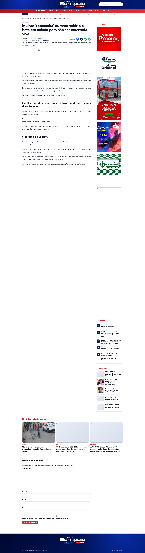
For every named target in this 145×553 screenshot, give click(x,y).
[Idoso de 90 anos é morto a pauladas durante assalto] (100, 398)
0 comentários (46, 40)
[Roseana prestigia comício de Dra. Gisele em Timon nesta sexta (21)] (100, 390)
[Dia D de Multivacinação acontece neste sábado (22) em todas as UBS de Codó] (100, 407)
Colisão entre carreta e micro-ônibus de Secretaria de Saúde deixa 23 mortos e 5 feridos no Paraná (110, 334)
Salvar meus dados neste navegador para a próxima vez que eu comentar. (45, 518)
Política (64, 10)
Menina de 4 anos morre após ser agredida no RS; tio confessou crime (111, 348)
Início (23, 18)
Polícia (58, 10)
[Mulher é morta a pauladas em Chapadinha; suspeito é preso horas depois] (38, 432)
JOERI (121, 550)
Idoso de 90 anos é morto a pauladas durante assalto (121, 14)
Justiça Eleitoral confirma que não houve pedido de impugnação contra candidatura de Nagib (111, 341)
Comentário (26, 468)
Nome (24, 492)
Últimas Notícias (40, 10)
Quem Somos (105, 10)
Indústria (96, 10)
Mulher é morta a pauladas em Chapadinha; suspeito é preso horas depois (36, 449)
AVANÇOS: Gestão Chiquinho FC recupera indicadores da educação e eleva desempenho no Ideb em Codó (105, 449)
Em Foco (77, 10)
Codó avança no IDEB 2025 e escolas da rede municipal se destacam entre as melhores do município (72, 449)
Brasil (83, 10)
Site (23, 508)
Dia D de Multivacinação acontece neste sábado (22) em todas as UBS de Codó (112, 407)
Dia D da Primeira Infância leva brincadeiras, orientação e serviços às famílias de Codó (47, 14)
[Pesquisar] (120, 4)
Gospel (90, 10)
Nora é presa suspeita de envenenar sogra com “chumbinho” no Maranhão (109, 326)
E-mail (24, 500)
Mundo (70, 10)
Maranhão (50, 10)
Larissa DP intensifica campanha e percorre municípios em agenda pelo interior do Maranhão (113, 374)
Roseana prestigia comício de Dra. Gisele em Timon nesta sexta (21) (88, 14)
